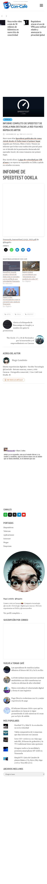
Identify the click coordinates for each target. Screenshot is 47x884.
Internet (7, 538)
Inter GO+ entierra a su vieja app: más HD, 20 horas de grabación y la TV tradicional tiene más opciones (28, 741)
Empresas (7, 119)
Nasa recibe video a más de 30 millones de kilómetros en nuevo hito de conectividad (15, 28)
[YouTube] (24, 515)
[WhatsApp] (5, 515)
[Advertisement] (23, 70)
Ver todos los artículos (15, 380)
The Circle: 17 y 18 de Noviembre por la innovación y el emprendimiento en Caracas (20, 340)
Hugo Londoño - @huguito (12, 599)
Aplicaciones (8, 535)
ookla (19, 314)
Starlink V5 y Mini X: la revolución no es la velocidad (28, 726)
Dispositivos (8, 527)
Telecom (6, 531)
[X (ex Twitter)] (15, 515)
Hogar (6, 542)
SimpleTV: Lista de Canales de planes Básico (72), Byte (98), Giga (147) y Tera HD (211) (28, 760)
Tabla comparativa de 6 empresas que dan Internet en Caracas (28, 733)
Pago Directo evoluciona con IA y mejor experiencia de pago (27, 699)
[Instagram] (10, 515)
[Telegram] (19, 515)
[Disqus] (23, 416)
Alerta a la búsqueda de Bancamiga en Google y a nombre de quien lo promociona (18, 326)
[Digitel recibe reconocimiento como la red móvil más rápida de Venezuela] (11, 291)
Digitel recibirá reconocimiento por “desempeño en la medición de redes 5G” (30, 275)
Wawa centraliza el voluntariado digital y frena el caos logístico (27, 689)
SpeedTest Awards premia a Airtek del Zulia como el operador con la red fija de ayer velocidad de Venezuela (11, 276)
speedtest (30, 314)
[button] (6, 16)
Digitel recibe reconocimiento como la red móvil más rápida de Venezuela (11, 300)
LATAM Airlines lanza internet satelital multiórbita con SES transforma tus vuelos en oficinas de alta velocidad (27, 680)
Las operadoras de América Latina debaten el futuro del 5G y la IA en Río (27, 668)
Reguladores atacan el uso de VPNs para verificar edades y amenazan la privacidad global (38, 28)
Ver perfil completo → (12, 613)
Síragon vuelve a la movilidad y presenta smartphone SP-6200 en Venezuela (28, 751)
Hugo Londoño (27, 134)
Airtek (9, 314)
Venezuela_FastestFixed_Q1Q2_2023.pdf (19, 239)
